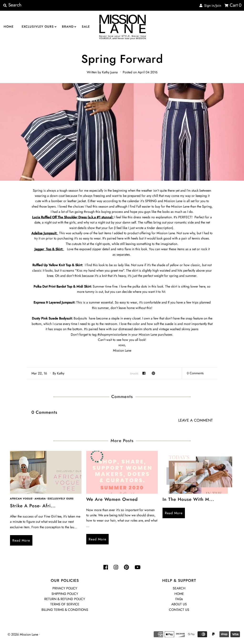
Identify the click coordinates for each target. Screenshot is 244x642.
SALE (86, 26)
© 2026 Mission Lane (23, 634)
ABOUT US (179, 604)
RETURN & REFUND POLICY (64, 599)
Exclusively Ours (61, 498)
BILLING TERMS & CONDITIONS (64, 609)
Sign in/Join (211, 5)
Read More (21, 540)
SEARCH (179, 588)
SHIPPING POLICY (64, 593)
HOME (9, 26)
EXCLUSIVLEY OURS (38, 26)
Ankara (40, 498)
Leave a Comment (195, 420)
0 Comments (195, 373)
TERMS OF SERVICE (64, 604)
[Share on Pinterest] (153, 373)
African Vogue (21, 498)
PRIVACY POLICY (64, 588)
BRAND (68, 26)
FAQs (179, 599)
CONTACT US (179, 609)
